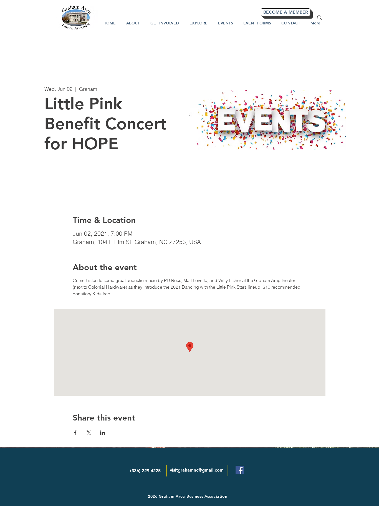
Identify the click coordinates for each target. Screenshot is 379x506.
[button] (198, 23)
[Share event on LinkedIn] (102, 433)
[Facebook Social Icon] (240, 470)
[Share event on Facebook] (75, 433)
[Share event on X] (89, 433)
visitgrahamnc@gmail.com (197, 470)
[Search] (319, 18)
